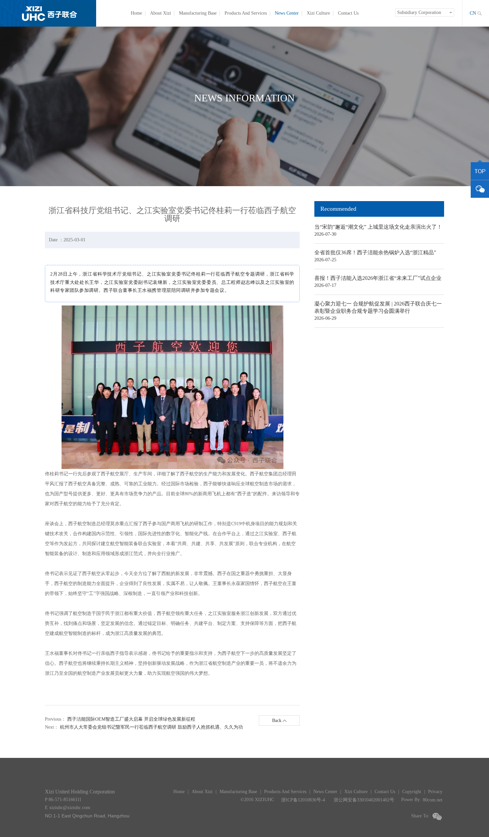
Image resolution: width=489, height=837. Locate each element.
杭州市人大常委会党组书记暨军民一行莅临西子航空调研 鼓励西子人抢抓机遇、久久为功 (151, 727)
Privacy (435, 791)
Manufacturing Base (198, 13)
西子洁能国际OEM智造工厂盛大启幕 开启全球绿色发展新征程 (131, 719)
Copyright (411, 791)
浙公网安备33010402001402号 (364, 799)
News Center (287, 13)
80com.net (432, 799)
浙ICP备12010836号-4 (303, 799)
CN (473, 13)
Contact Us (348, 13)
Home (136, 13)
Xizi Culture (318, 13)
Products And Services (246, 13)
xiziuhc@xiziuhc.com (69, 807)
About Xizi (160, 13)
